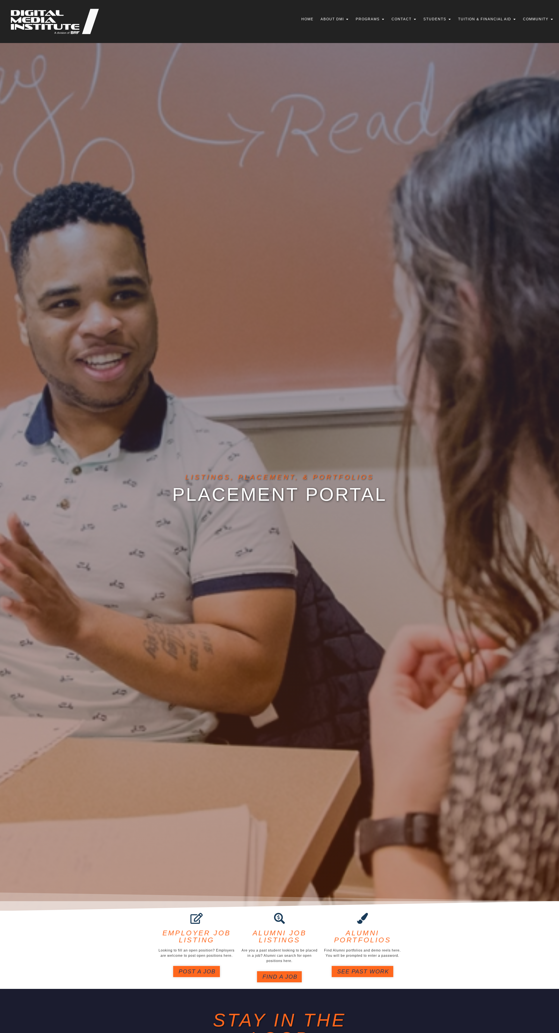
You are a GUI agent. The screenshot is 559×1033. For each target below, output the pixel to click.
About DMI (332, 19)
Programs (368, 19)
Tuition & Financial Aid (484, 19)
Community (536, 19)
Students (434, 19)
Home (307, 19)
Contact (402, 19)
